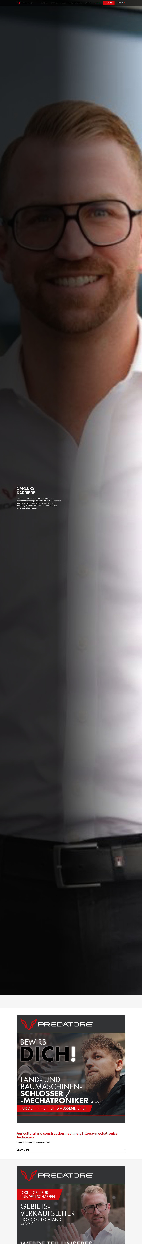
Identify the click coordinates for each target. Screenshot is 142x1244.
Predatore (44, 3)
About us (88, 3)
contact (108, 3)
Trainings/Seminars (75, 3)
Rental (63, 3)
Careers (97, 3)
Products (54, 3)
